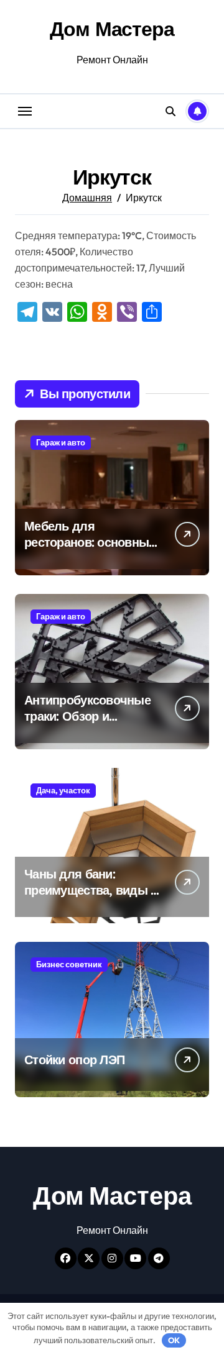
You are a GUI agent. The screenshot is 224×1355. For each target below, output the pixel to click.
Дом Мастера (112, 28)
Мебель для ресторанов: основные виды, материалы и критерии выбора (90, 550)
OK (174, 1340)
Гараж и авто (60, 442)
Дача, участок (63, 790)
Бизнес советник (69, 964)
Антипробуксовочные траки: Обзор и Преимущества (87, 716)
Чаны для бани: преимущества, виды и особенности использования (91, 898)
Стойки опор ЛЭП (74, 1059)
